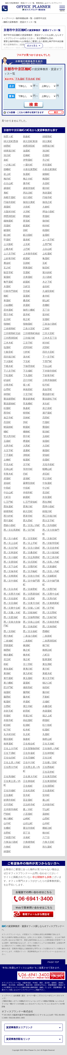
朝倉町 (26, 136)
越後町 (7, 188)
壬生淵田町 (48, 786)
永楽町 (46, 183)
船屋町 (7, 701)
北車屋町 (28, 277)
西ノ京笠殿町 (30, 538)
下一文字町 (48, 356)
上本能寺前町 (30, 253)
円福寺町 (47, 197)
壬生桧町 (28, 786)
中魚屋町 (47, 483)
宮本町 (46, 795)
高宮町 (7, 422)
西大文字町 (48, 520)
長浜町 (46, 492)
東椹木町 (47, 673)
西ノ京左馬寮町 (31, 557)
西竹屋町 (8, 520)
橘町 (6, 431)
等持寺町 (28, 469)
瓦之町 (7, 267)
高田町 (46, 417)
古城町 (46, 701)
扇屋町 (7, 207)
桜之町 (26, 319)
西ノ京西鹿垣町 (31, 594)
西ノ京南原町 (30, 626)
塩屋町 (7, 347)
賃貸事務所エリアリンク (19, 1027)
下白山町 (47, 366)
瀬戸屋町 (47, 413)
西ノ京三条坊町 (50, 557)
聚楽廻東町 (29, 399)
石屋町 (46, 155)
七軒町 (26, 352)
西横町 (46, 631)
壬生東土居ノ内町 (12, 783)
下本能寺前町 (49, 371)
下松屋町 (8, 375)
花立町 (7, 659)
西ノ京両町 (10, 631)
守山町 (46, 809)
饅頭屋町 (8, 739)
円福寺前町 (10, 202)
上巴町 (26, 249)
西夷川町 (28, 506)
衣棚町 (46, 305)
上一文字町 (48, 239)
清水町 (26, 356)
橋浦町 (26, 645)
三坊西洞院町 (11, 338)
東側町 (7, 673)
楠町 (6, 296)
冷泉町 (26, 837)
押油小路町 (48, 211)
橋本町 (26, 655)
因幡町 (7, 169)
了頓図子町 (10, 837)
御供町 (46, 221)
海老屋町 (47, 193)
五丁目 (46, 310)
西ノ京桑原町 (30, 552)
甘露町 (26, 272)
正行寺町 (28, 380)
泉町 (6, 160)
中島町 (7, 488)
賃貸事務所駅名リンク (18, 1039)
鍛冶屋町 (28, 235)
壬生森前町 (48, 790)
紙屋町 (26, 258)
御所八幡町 (29, 310)
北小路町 (47, 277)
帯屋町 (46, 216)
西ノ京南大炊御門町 (12, 624)
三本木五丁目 (49, 338)
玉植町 (46, 436)
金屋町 (46, 235)
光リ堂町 (28, 664)
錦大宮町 (28, 511)
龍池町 (46, 431)
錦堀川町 (47, 511)
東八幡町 (8, 683)
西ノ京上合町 (11, 543)
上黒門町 (47, 244)
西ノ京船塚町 (30, 612)
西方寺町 (8, 314)
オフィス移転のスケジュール (24, 1001)
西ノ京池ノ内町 (31, 525)
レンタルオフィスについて (35, 1004)
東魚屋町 (8, 669)
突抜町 (46, 455)
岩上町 (7, 174)
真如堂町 (47, 389)
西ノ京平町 (48, 608)
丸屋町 (46, 734)
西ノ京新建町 (49, 566)
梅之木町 (28, 178)
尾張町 (26, 221)
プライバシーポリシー (47, 996)
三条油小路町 (49, 324)
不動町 (46, 697)
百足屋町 (28, 800)
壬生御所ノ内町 (50, 748)
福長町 (46, 687)
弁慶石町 (47, 706)
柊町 (6, 664)
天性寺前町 (48, 464)
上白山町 (47, 249)
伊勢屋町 (28, 160)
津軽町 (26, 455)
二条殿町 (28, 640)
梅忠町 (7, 178)
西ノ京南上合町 (31, 622)
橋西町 (7, 650)
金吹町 (46, 286)
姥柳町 (46, 174)
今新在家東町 (49, 169)
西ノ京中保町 (11, 580)
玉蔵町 (7, 441)
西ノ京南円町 (49, 617)
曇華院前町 (29, 483)
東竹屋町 (8, 678)
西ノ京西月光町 (12, 594)
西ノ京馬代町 (49, 598)
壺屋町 (46, 459)
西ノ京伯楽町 (11, 598)
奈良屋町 (47, 497)
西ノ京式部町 (30, 562)
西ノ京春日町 (49, 538)
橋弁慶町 (8, 655)
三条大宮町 (29, 328)
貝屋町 (7, 225)
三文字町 (28, 342)
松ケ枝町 (47, 725)
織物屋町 (8, 221)
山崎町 (26, 818)
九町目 (26, 286)
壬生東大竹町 (30, 776)
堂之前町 (47, 478)
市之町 (46, 160)
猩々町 (26, 385)
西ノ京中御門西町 (31, 582)
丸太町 (26, 734)
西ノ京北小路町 (31, 548)
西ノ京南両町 (49, 626)
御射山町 (47, 739)
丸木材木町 (10, 734)
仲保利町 (28, 492)
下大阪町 (8, 361)
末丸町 (46, 403)
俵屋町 (46, 441)
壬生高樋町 (29, 757)
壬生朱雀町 (29, 753)
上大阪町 (8, 244)
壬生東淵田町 (49, 781)
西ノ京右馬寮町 (12, 530)
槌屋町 (26, 459)
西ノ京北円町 (11, 548)
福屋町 (7, 692)
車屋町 (7, 300)
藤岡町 (26, 692)
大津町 (26, 211)
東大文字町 (48, 678)
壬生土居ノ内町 (12, 762)
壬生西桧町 (48, 767)
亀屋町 (46, 258)
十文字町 (28, 394)
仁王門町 (8, 502)
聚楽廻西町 (10, 399)
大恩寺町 (8, 445)
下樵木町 (8, 366)
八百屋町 (28, 814)
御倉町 (26, 739)
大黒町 (26, 445)
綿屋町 (7, 851)
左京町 (7, 319)
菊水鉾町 (47, 272)
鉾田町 (26, 711)
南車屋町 (8, 743)
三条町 (46, 328)
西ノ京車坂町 (11, 552)
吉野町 (7, 833)
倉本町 (46, 296)
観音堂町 (8, 272)
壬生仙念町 (10, 757)
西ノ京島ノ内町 (50, 562)
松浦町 (26, 725)
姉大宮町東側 (30, 141)
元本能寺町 (48, 804)
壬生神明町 (48, 753)
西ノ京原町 (29, 598)
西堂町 (7, 413)
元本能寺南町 (11, 809)
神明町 (7, 394)
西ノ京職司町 (30, 566)
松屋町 (46, 729)
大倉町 (46, 207)
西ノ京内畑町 (49, 525)
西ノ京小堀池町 (50, 552)
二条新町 (47, 636)
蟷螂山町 (47, 469)
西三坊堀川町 (49, 516)
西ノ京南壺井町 (50, 622)
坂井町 (26, 314)
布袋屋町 (47, 711)
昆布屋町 (8, 310)
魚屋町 (26, 174)
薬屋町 (26, 296)
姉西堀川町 (48, 146)
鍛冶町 (7, 235)
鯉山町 (46, 300)
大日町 (46, 445)
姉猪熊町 (47, 136)
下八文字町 (10, 371)
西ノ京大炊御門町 (50, 532)
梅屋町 (46, 178)
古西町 (7, 706)
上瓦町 (26, 244)
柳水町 (46, 833)
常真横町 (28, 403)
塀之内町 (28, 706)
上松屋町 (47, 253)
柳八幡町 (8, 818)
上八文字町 (10, 253)
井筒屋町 (47, 164)
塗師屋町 (8, 645)
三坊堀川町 (29, 338)
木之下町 (47, 282)
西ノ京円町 (29, 530)
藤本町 (26, 697)
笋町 (38, 79)
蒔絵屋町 (28, 720)
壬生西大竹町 (11, 767)
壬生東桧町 (29, 781)
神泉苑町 (28, 389)
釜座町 (26, 239)
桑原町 (26, 300)
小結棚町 (8, 305)
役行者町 (28, 197)
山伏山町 (28, 823)
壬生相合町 (29, 743)
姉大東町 (47, 141)
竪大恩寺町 (10, 436)
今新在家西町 (30, 169)
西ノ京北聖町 (49, 612)
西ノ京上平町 (30, 543)
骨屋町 (7, 715)
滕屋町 (46, 450)
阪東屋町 (47, 659)
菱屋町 (26, 683)
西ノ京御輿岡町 (31, 617)
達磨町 (26, 450)
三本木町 (8, 342)
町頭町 (7, 725)
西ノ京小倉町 (11, 538)
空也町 (26, 291)
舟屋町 (26, 701)
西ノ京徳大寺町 (31, 576)
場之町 (26, 659)
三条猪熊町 (10, 328)
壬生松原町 (29, 790)
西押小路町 (48, 506)
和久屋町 (47, 847)
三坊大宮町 (48, 333)
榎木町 (46, 188)
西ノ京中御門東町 (50, 582)
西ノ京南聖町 (30, 589)
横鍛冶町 (47, 828)
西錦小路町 (10, 525)
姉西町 (7, 146)
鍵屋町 (7, 230)
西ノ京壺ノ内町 (50, 571)
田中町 (26, 436)
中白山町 (8, 492)
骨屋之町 (28, 715)
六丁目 (46, 837)
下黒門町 (47, 361)
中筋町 (26, 488)
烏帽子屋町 (10, 197)
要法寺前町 (29, 828)
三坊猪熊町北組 (12, 333)
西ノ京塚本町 (11, 571)
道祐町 (7, 483)
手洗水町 (30, 79)
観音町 (46, 267)
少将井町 (8, 385)
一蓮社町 (28, 164)
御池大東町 (29, 202)
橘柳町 (26, 431)
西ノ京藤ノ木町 (12, 612)
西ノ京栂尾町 (11, 576)
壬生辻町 (47, 757)
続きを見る (32, 45)
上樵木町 (8, 249)
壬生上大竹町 (11, 748)
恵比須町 (28, 193)
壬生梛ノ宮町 (49, 762)
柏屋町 (46, 230)
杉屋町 (7, 408)
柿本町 (46, 225)
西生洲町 (47, 502)
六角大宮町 (48, 842)
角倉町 (26, 408)
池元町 (7, 155)
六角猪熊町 (29, 842)
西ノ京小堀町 (11, 557)
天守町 (26, 464)
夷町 (6, 193)
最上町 (46, 800)
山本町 (46, 823)
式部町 (46, 347)
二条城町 (8, 640)
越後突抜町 (29, 188)
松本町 (26, 729)
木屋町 (7, 286)
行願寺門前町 (11, 291)
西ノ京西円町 (49, 589)
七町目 (7, 497)
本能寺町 (8, 720)
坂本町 (46, 314)
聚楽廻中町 (48, 394)
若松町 (26, 847)
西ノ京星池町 (11, 617)
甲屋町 (7, 239)
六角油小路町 (11, 842)
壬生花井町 (48, 772)
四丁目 (26, 833)
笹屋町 (46, 319)
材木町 (46, 342)
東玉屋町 (28, 678)
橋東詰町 (47, 650)
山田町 (46, 818)
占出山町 (8, 183)
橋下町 (46, 645)
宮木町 (26, 795)
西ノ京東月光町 (31, 603)
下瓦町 (26, 361)
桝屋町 (46, 720)
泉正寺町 (8, 417)
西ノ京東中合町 (12, 608)
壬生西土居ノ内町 (31, 769)
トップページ (7, 996)
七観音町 (8, 352)
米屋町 (26, 305)
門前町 (7, 814)
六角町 (7, 847)
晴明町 (26, 413)
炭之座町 (47, 408)
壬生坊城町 (10, 790)
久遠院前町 (48, 291)
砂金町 (7, 380)
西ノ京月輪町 (30, 571)
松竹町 (46, 385)
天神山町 (8, 469)
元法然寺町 (29, 804)
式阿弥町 (28, 347)
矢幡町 (7, 828)
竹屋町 (46, 422)
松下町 (7, 729)
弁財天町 (8, 711)
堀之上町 (47, 715)
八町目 (46, 655)
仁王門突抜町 (30, 502)
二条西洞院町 (49, 640)
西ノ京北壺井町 (50, 548)
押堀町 (26, 216)
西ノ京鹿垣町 (11, 562)
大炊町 (26, 207)
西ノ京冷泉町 (30, 631)
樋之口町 (47, 683)
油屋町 (26, 150)
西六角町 (8, 636)
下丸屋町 (20, 79)
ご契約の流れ (7, 1001)
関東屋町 (28, 267)
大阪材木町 (10, 211)
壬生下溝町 (10, 753)
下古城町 (28, 371)
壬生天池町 (48, 743)
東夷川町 (28, 669)
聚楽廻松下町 (49, 399)
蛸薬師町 (8, 427)
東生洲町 (47, 664)
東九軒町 (28, 673)
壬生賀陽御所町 (31, 748)
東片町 (46, 669)
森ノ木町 (28, 809)
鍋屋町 (26, 497)
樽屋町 (26, 441)
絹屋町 (26, 282)
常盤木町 (8, 474)
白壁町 (7, 389)
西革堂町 (28, 516)
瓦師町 (26, 263)
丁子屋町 (8, 455)
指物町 (7, 324)
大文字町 (8, 450)
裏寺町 (26, 183)
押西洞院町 (10, 216)
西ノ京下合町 (11, 566)
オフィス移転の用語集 (45, 1001)
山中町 (7, 823)
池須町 (46, 150)
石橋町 (26, 155)
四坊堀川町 (10, 356)
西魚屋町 (8, 506)
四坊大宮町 (48, 352)
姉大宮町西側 (11, 141)
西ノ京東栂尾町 (50, 603)
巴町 (25, 474)
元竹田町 (8, 804)
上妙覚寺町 (10, 258)
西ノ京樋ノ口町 (31, 608)
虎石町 (46, 474)
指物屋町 (28, 324)
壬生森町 (8, 795)
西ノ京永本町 (11, 589)
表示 (56, 112)
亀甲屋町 (8, 282)
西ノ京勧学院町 (50, 543)
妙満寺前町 (10, 800)
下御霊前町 (29, 366)
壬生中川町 (29, 762)
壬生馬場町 (10, 776)
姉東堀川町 (10, 150)
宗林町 (26, 417)
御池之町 (47, 202)
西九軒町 (8, 516)
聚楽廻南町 (10, 403)
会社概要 (16, 996)
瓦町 (44, 263)
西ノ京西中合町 (50, 594)
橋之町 (26, 650)
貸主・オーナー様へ (29, 996)
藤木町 (46, 692)
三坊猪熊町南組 (31, 333)
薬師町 (46, 814)
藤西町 (7, 697)
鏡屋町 (26, 225)
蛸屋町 (26, 427)
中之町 (46, 488)
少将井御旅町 (49, 380)
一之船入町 (10, 164)
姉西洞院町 (29, 146)
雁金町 (7, 263)
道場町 (26, 478)
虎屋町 (7, 478)
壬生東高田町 (49, 776)
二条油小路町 (30, 636)
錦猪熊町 (8, 511)
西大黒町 (28, 520)
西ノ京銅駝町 (49, 576)
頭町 (25, 230)
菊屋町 (7, 277)
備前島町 (28, 687)
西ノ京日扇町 (11, 603)
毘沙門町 (8, 687)
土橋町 (7, 459)
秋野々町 (8, 136)
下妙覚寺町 (48, 375)
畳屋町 (46, 427)
